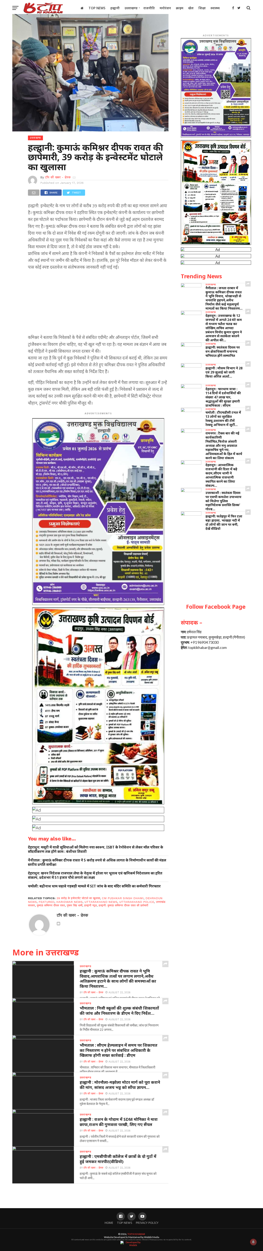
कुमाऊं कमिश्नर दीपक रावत (51, 905)
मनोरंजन (165, 8)
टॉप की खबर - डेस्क (58, 177)
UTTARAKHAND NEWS (100, 901)
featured (46, 901)
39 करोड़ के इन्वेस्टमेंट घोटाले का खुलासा (78, 898)
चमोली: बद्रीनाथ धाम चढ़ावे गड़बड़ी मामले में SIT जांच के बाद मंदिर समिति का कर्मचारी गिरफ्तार (94, 886)
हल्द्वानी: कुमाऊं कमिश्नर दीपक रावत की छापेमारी (123, 905)
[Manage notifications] (253, 1242)
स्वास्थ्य (215, 8)
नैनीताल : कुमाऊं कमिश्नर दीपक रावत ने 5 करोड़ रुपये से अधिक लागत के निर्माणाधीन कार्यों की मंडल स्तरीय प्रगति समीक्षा (97, 862)
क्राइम (179, 8)
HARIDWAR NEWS (69, 901)
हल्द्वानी (115, 8)
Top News (97, 8)
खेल (191, 8)
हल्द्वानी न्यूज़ (90, 905)
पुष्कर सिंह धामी (74, 905)
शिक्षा (202, 8)
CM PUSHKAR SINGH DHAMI (123, 898)
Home (109, 1223)
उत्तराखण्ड (131, 8)
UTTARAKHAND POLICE (136, 901)
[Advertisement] (98, 303)
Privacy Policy (147, 1223)
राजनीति (149, 8)
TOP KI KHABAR (136, 1234)
